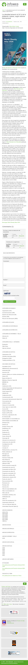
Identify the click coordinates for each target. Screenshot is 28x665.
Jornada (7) (5, 448)
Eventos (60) (5, 430)
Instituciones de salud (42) (8, 442)
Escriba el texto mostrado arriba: (11, 295)
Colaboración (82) (6, 395)
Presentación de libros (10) (9, 469)
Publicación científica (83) (8, 475)
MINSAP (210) (5, 455)
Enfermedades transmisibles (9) (10, 420)
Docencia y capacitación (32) (9, 414)
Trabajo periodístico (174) (8, 360)
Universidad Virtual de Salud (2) (10, 506)
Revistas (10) (5, 485)
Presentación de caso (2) (8, 467)
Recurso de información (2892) (10, 318)
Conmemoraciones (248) (8, 312)
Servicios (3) (5, 486)
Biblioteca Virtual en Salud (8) (9, 380)
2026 (3, 512)
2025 (3, 513)
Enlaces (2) (5, 424)
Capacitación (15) (6, 354)
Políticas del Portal (6, 586)
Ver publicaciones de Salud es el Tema (11, 575)
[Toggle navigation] (24, 4)
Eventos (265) (5, 316)
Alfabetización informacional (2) (10, 368)
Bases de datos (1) (7, 378)
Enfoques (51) (5, 422)
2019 (3, 538)
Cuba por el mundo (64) (8, 405)
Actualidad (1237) (6, 366)
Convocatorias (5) (6, 401)
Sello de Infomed (6, 348)
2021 (3, 519)
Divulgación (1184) (7, 358)
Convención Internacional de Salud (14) (12, 399)
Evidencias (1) (5, 432)
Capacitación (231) (7, 310)
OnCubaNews (9, 21)
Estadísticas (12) (6, 428)
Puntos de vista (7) (7, 479)
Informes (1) (5, 336)
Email (5, 285)
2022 (3, 518)
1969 (3, 521)
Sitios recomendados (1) (8, 490)
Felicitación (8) (6, 434)
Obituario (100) (6, 463)
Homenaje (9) (5, 438)
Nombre (5, 279)
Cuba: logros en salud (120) (9, 407)
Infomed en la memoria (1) (8, 440)
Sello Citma (5, 346)
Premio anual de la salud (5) (9, 465)
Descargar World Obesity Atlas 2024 (11, 222)
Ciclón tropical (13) (7, 391)
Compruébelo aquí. (10, 623)
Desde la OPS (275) (7, 412)
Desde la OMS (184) (7, 410)
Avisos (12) (5, 376)
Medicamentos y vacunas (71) (9, 449)
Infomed (11, 661)
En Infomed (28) (6, 416)
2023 (3, 516)
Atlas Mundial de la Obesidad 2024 (11, 67)
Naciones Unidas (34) (7, 457)
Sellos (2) (4, 338)
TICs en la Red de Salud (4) (9, 504)
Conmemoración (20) (7, 397)
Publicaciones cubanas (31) (9, 477)
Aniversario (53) (6, 370)
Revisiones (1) (5, 483)
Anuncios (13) (5, 372)
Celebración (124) (6, 386)
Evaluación (5, 344)
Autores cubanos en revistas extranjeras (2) (13, 374)
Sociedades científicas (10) (9, 494)
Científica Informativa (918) (9, 356)
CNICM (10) (5, 393)
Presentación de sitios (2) (8, 471)
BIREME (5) (5, 382)
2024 (3, 515)
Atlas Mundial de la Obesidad (14, 142)
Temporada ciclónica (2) (8, 502)
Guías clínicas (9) (6, 436)
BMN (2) (4, 384)
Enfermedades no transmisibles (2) (11, 418)
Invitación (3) (5, 446)
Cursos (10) (5, 409)
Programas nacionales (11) (9, 473)
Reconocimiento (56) (7, 481)
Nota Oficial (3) (6, 459)
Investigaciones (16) (7, 444)
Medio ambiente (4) (7, 451)
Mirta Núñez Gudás (14, 26)
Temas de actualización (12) (9, 500)
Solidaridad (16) (6, 496)
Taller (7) (4, 498)
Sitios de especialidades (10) (9, 488)
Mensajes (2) (5, 453)
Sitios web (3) (5, 492)
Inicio (3, 10)
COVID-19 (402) (6, 403)
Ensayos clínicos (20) (7, 426)
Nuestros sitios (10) (7, 461)
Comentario (6, 261)
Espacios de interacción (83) (9, 314)
